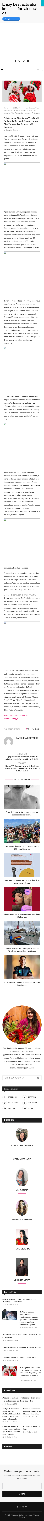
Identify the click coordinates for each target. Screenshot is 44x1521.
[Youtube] (28, 61)
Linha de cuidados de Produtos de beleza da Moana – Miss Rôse (32, 1411)
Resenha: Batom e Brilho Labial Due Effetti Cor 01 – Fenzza (21, 1336)
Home (6, 108)
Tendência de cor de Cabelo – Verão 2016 (19, 1358)
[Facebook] (15, 61)
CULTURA (16, 108)
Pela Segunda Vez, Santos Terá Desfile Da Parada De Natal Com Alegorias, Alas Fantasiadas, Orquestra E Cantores (30, 1373)
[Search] (41, 69)
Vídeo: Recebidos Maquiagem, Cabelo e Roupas (21, 1347)
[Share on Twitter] (33, 729)
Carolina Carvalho (13, 130)
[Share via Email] (38, 729)
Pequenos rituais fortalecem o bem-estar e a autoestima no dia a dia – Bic (21, 1399)
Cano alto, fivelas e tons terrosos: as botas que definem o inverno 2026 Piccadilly (11, 1430)
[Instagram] (24, 61)
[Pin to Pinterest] (36, 729)
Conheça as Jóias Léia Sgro (32, 1428)
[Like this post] (28, 729)
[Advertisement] (22, 41)
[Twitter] (19, 61)
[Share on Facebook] (30, 729)
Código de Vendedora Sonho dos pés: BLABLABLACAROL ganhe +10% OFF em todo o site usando (11, 1414)
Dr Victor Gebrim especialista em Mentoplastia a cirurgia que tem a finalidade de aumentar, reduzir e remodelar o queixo (29, 1318)
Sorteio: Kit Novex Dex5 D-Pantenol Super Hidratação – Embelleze (19, 1300)
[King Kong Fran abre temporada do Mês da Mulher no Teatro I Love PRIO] (22, 899)
